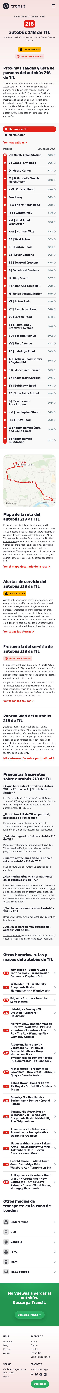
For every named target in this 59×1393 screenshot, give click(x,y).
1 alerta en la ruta (31, 49)
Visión (34, 1341)
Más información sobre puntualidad (27, 758)
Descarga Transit (28, 1315)
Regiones (8, 1341)
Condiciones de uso (40, 1356)
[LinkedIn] (45, 1374)
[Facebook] (40, 1374)
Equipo (34, 1345)
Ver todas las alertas (17, 631)
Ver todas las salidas (17, 701)
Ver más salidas (13, 142)
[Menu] (53, 6)
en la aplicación (14, 848)
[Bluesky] (36, 1374)
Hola (6, 1336)
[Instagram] (32, 1374)
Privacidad (36, 1352)
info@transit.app (39, 1369)
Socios (7, 1364)
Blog (5, 1345)
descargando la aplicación (39, 829)
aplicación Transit (24, 678)
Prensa (6, 1349)
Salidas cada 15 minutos (31, 56)
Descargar (40, 1384)
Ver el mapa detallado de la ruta (25, 566)
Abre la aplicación (12, 599)
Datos (6, 1376)
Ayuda (6, 1352)
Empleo (34, 1349)
